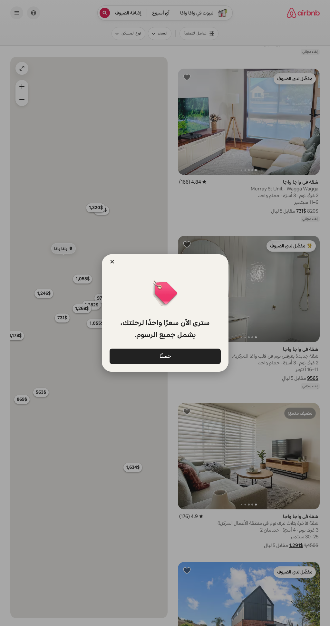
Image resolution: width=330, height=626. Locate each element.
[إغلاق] (112, 261)
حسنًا (165, 355)
